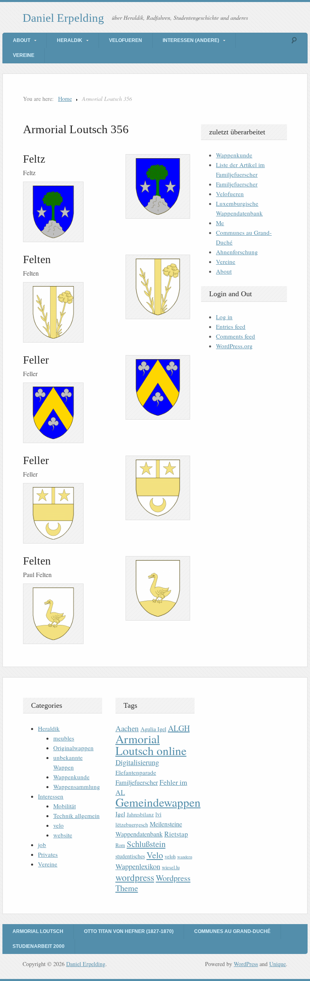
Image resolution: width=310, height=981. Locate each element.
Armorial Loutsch (38, 931)
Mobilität (64, 806)
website (62, 835)
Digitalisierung (137, 762)
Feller (36, 360)
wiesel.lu (171, 867)
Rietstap (176, 834)
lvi (158, 814)
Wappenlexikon (137, 866)
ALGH (179, 728)
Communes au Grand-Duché (232, 931)
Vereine (23, 55)
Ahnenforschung (237, 252)
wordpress (134, 877)
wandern (184, 857)
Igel (120, 813)
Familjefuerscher (237, 184)
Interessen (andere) (191, 40)
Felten (37, 259)
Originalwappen (73, 748)
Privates (48, 854)
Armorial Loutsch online (150, 744)
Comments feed (235, 336)
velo (58, 825)
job (42, 845)
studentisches (130, 856)
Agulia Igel (153, 729)
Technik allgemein (76, 816)
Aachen (127, 728)
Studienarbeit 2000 (39, 946)
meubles (63, 738)
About (21, 40)
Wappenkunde (234, 155)
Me (220, 223)
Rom (120, 845)
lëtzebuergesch (131, 824)
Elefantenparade (135, 772)
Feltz (34, 159)
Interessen (50, 796)
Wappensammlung (76, 786)
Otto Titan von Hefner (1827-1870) (129, 931)
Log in (224, 317)
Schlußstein (146, 843)
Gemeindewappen (158, 802)
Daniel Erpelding (63, 17)
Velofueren (125, 40)
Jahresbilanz (140, 814)
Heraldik (69, 40)
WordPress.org (234, 346)
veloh (170, 856)
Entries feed (230, 326)
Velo (155, 855)
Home (65, 98)
